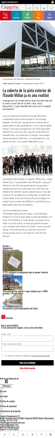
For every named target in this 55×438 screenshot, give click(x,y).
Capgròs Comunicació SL (9, 2)
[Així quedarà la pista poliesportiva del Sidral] (27, 300)
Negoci (49, 17)
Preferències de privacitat (10, 411)
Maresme (16, 17)
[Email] (50, 434)
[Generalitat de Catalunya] (27, 383)
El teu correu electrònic (11, 344)
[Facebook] (4, 434)
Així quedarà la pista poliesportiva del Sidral (20, 308)
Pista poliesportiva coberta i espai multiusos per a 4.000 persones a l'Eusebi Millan (25, 292)
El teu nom (6, 334)
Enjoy (38, 17)
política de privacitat (41, 355)
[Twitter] (13, 434)
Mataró (5, 17)
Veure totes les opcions (27, 368)
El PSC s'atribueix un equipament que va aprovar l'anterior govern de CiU (25, 273)
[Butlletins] (51, 7)
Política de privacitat (8, 406)
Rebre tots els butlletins (27, 362)
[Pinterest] (41, 434)
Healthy (27, 17)
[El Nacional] (52, 2)
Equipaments (8, 248)
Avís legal (4, 396)
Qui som (3, 391)
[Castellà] (44, 7)
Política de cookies (7, 401)
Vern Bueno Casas (12, 83)
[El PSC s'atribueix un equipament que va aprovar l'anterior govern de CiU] (27, 261)
